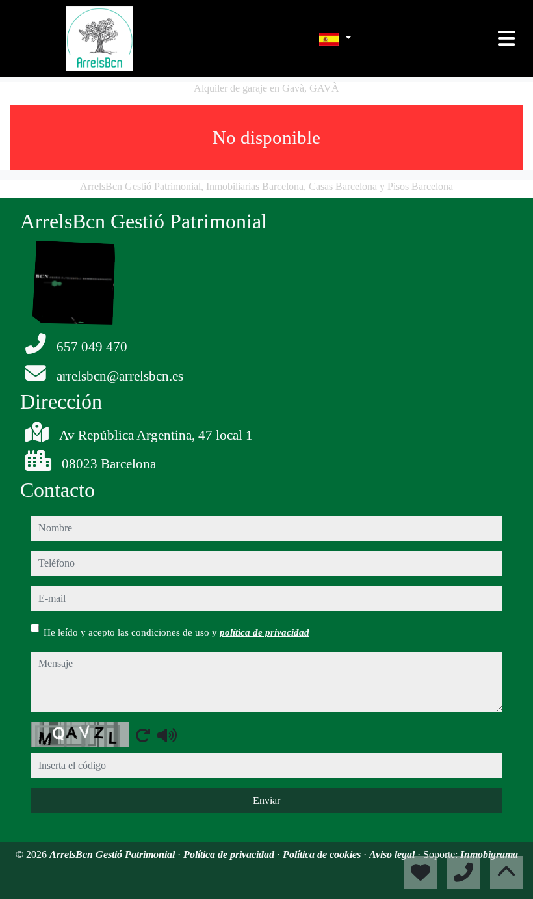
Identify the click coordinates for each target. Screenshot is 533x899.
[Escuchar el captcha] (167, 735)
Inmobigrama (489, 854)
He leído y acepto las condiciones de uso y (176, 632)
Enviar (266, 800)
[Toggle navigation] (506, 38)
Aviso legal (393, 854)
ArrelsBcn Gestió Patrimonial (113, 854)
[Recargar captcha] (143, 735)
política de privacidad (264, 632)
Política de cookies (323, 854)
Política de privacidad (230, 854)
